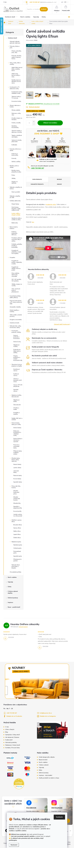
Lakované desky (16, 471)
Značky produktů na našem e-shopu (49, 778)
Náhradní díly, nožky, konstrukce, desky (15, 326)
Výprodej (10, 582)
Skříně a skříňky (16, 161)
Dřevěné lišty (17, 503)
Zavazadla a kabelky (15, 307)
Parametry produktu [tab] (37, 184)
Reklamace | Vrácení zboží (12, 745)
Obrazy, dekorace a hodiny (15, 106)
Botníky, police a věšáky (14, 166)
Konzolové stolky (16, 101)
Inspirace (10, 602)
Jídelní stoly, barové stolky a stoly (16, 75)
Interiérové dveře (14, 323)
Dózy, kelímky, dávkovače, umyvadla (15, 274)
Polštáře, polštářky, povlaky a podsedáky (17, 245)
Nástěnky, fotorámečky (15, 126)
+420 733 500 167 (34, 2)
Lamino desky (17, 467)
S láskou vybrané (43, 765)
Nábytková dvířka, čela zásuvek (16, 396)
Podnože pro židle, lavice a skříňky (17, 351)
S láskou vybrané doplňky (13, 592)
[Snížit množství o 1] (33, 124)
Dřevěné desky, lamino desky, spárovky (16, 459)
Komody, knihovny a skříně (15, 149)
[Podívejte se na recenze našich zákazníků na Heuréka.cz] (18, 783)
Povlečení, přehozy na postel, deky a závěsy (17, 239)
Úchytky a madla (16, 408)
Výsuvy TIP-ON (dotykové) (17, 385)
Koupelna (12, 257)
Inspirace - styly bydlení (45, 775)
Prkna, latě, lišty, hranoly (16, 486)
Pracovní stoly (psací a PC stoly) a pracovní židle (16, 302)
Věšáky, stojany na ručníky (17, 285)
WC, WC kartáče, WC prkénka (16, 280)
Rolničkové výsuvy (16, 370)
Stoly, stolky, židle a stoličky (15, 63)
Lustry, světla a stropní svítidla (16, 214)
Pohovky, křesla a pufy (14, 47)
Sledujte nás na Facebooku (14, 716)
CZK (65, 2)
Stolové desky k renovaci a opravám (17, 440)
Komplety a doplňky (16, 413)
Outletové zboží (12, 38)
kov (33, 222)
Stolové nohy (17, 342)
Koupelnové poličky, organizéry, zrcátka (17, 262)
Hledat (44, 9)
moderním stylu (51, 204)
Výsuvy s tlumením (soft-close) (17, 380)
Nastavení (14, 845)
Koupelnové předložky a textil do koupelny (16, 252)
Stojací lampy (15, 204)
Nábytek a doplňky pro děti (15, 196)
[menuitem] (11, 17)
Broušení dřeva (17, 525)
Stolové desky (17, 428)
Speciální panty (17, 556)
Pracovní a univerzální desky (16, 446)
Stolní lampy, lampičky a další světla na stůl (16, 208)
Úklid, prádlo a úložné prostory (16, 315)
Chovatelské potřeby (15, 572)
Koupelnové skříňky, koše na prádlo (16, 268)
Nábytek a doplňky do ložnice (16, 188)
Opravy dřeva (17, 528)
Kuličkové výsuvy (16, 374)
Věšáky (14, 178)
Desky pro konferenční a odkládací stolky (17, 433)
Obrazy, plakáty (16, 110)
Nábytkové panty (16, 542)
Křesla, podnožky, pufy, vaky (16, 51)
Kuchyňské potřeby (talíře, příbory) (15, 296)
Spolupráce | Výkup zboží (12, 734)
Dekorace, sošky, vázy (16, 114)
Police (13, 175)
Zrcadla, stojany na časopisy (17, 118)
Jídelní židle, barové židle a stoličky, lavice (17, 69)
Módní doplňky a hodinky (14, 311)
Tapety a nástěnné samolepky (17, 136)
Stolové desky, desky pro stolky (16, 423)
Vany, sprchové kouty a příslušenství (16, 290)
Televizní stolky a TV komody (16, 97)
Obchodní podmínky (11, 742)
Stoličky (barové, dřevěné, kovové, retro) (16, 81)
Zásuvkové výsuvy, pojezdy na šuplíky (17, 365)
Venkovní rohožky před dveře (17, 141)
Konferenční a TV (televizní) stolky (14, 87)
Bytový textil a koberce (14, 227)
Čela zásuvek (17, 405)
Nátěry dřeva (16, 531)
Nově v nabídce (12, 577)
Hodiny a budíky (16, 123)
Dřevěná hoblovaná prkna (16, 492)
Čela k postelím (16, 192)
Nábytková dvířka (16, 400)
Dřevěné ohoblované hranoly (16, 498)
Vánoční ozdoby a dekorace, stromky (17, 131)
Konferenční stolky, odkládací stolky (17, 92)
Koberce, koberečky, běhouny (14, 233)
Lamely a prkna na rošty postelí (17, 515)
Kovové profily (17, 511)
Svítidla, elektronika (15, 201)
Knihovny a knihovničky (15, 154)
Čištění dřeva (17, 537)
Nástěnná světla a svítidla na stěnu (16, 219)
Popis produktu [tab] (37, 179)
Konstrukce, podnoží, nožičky (16, 331)
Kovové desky (17, 479)
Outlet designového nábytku (47, 757)
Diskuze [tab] (59, 184)
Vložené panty (17, 548)
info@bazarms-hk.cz (46, 713)
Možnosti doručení (34, 107)
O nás (5, 2)
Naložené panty (17, 545)
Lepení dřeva (16, 534)
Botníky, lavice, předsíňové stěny (16, 171)
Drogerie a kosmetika (16, 319)
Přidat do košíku (50, 123)
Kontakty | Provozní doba (12, 747)
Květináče (14, 145)
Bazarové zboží (43, 759)
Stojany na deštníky (15, 182)
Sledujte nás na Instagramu (48, 716)
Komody (14, 158)
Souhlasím (59, 817)
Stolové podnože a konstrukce (16, 337)
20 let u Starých (9, 729)
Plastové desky (17, 475)
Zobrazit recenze (23, 627)
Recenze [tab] (59, 179)
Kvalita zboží (8, 740)
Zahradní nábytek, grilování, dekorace (15, 42)
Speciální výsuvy (15, 390)
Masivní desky (17, 464)
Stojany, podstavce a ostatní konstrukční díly (17, 358)
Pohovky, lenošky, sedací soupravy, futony (16, 57)
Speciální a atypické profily (17, 507)
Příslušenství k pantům (17, 560)
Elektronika (15, 223)
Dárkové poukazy (13, 598)
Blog (6, 732)
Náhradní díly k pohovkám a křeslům (16, 566)
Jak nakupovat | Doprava (12, 737)
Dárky (9, 587)
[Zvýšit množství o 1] (33, 121)
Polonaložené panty (17, 552)
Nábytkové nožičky (16, 345)
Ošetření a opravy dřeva (16, 520)
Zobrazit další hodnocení (62, 324)
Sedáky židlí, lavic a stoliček (17, 419)
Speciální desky (17, 482)
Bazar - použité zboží (14, 607)
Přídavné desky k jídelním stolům (17, 452)
